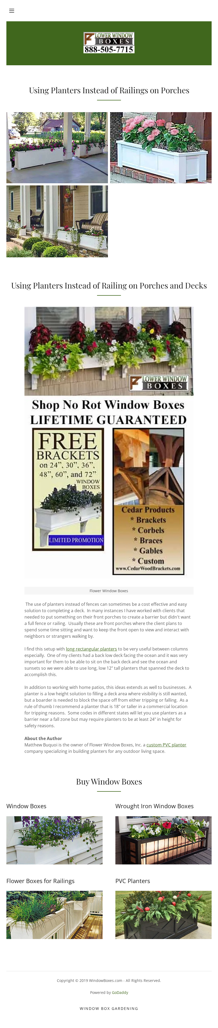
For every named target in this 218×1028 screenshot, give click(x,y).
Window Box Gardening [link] (109, 1008)
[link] (109, 42)
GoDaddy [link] (120, 992)
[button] (11, 10)
